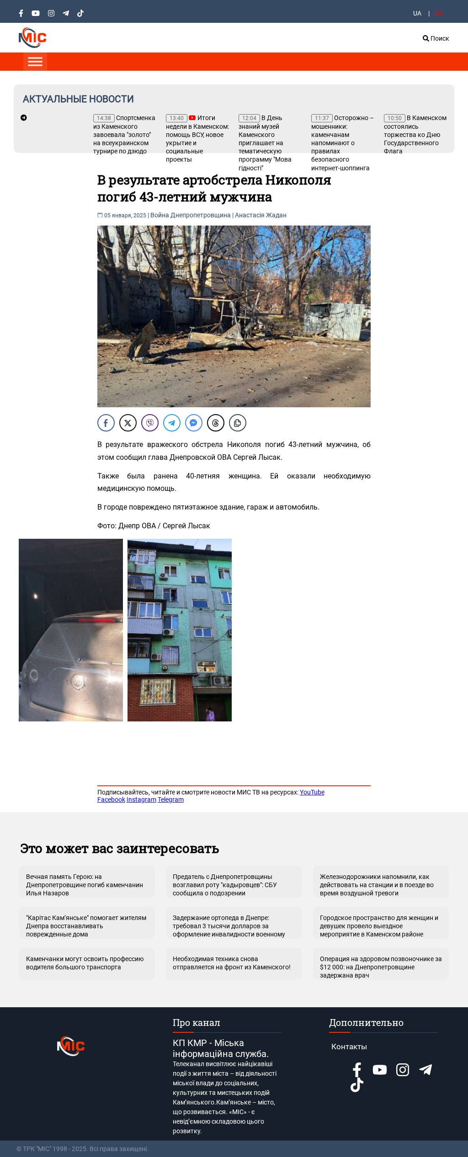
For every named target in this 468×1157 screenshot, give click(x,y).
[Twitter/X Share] (128, 422)
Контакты (349, 1046)
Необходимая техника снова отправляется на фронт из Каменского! (232, 963)
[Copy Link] (237, 422)
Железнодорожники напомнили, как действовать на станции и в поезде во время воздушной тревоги (377, 885)
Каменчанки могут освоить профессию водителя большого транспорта (85, 963)
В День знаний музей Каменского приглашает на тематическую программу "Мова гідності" (265, 143)
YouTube (312, 792)
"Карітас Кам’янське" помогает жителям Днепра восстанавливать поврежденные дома (86, 926)
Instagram (141, 799)
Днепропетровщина (200, 215)
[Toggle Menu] (35, 61)
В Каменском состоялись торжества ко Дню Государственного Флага (415, 134)
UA (417, 13)
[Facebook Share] (106, 422)
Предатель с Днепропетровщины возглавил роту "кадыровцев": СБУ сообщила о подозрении (225, 885)
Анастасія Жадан (261, 215)
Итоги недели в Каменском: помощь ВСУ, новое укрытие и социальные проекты (197, 138)
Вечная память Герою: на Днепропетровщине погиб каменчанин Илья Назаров (84, 885)
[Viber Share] (150, 422)
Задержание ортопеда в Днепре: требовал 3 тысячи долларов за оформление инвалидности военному (229, 926)
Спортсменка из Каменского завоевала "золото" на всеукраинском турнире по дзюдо (124, 134)
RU (438, 13)
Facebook (111, 799)
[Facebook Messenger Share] (193, 422)
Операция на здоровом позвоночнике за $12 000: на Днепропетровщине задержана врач (381, 967)
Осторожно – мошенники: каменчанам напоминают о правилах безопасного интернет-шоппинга (342, 143)
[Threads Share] (215, 422)
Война (159, 215)
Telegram (171, 799)
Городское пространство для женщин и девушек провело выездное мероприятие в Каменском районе (379, 926)
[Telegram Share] (172, 422)
